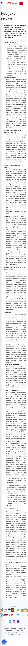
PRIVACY (5, 627)
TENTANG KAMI (21, 628)
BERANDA (10, 627)
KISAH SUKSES (21, 627)
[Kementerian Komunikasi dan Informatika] (17, 610)
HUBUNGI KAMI (19, 630)
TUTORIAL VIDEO (10, 630)
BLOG (15, 627)
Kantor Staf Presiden (15, 633)
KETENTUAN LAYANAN (10, 628)
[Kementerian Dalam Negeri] (12, 610)
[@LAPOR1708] (10, 621)
